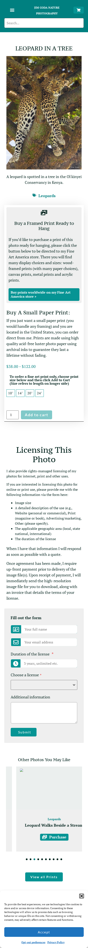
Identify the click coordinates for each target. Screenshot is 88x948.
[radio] (10, 393)
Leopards (47, 196)
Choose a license (26, 674)
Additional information (30, 697)
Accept (44, 932)
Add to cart (36, 414)
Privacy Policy (56, 942)
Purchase (47, 837)
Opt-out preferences (33, 942)
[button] (81, 896)
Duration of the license (32, 654)
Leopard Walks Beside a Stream (44, 825)
